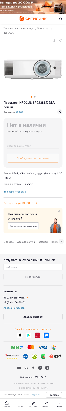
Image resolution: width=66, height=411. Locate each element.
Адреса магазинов (14, 307)
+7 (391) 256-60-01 (14, 302)
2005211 (20, 112)
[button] (6, 404)
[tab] (9, 242)
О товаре (9, 241)
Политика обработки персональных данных (33, 383)
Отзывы (43, 241)
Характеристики (26, 241)
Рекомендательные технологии (33, 387)
